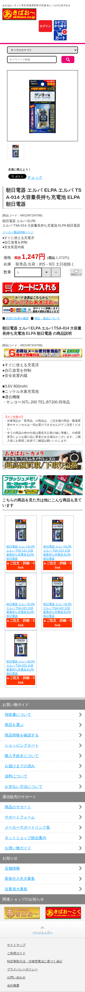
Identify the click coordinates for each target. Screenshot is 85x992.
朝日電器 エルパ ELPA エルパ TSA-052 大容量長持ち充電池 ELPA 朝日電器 (20, 667)
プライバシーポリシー (22, 969)
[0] (60, 38)
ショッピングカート (22, 745)
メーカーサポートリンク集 (27, 827)
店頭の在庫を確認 (17, 318)
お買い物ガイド (18, 848)
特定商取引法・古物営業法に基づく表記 (34, 961)
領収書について (18, 715)
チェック (34, 177)
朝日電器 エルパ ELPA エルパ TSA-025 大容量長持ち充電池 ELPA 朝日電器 (20, 610)
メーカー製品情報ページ (18, 232)
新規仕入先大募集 (20, 879)
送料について (16, 776)
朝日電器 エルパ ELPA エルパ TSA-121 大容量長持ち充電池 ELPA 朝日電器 (20, 552)
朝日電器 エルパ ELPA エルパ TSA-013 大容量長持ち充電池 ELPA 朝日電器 (57, 552)
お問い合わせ (16, 977)
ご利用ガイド (16, 953)
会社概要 (13, 985)
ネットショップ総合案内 (25, 838)
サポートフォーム (20, 817)
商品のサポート (18, 807)
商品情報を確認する (22, 735)
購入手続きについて (22, 756)
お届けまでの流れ (20, 766)
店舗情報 (12, 868)
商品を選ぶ (14, 725)
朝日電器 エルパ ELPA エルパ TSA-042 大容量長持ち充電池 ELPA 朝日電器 (57, 610)
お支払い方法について (23, 787)
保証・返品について (47, 318)
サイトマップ (16, 945)
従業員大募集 (16, 889)
